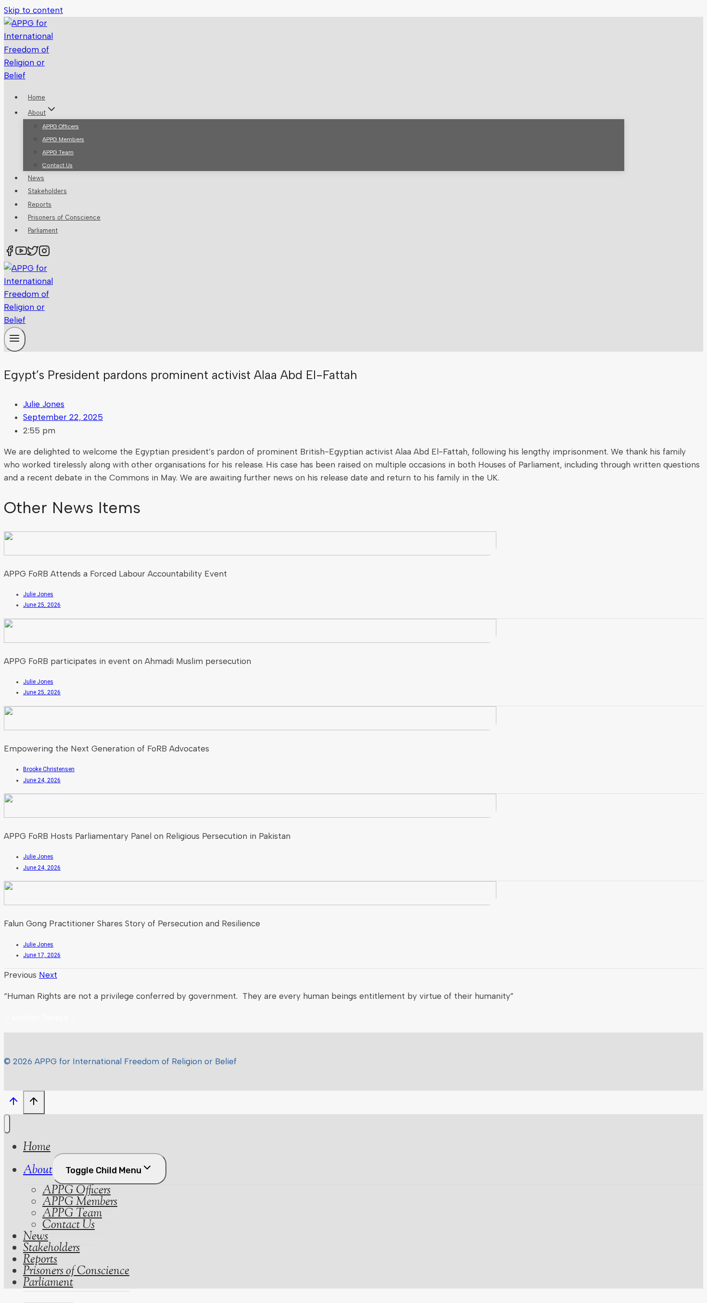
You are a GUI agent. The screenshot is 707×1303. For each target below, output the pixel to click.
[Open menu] (14, 339)
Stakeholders (47, 191)
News (36, 178)
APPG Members (63, 139)
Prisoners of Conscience (64, 217)
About (37, 1170)
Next (48, 975)
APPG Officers (60, 126)
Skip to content (33, 10)
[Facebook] (9, 252)
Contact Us (57, 165)
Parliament (43, 230)
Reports (39, 204)
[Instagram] (44, 252)
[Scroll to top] (13, 1103)
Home (36, 97)
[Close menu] (7, 1123)
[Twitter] (32, 252)
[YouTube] (21, 252)
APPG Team (58, 152)
